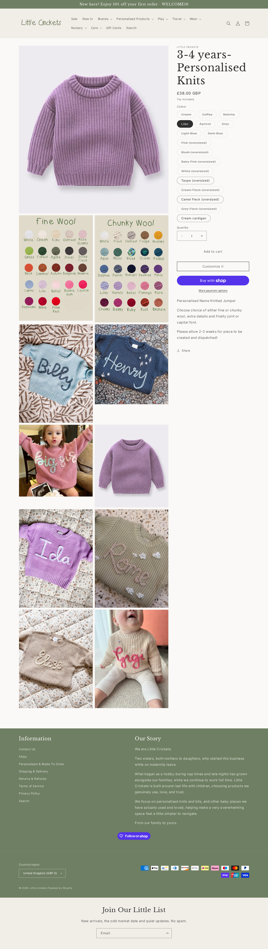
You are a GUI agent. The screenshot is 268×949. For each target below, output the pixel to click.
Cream (188, 115)
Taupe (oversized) (195, 180)
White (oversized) (197, 172)
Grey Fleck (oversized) (201, 210)
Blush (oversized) (197, 153)
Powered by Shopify (60, 888)
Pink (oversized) (196, 144)
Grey (227, 125)
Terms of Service (31, 786)
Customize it (213, 267)
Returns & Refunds (32, 778)
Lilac (185, 124)
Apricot (207, 125)
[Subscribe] (166, 933)
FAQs (23, 756)
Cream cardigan (193, 218)
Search (24, 801)
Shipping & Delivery (33, 771)
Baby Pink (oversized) (200, 162)
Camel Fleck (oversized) (200, 199)
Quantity (182, 227)
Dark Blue (217, 134)
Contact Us (27, 749)
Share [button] (186, 350)
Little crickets (39, 888)
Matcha (231, 115)
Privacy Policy (29, 793)
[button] (104, 18)
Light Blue (191, 134)
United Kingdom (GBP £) (40, 873)
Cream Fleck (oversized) (202, 191)
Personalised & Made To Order (41, 764)
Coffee (209, 115)
